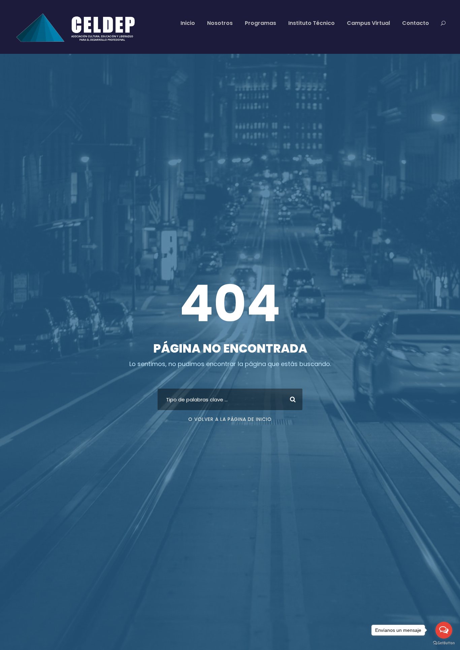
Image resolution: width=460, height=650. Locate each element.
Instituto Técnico (311, 23)
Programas (260, 23)
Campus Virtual (368, 23)
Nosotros (220, 23)
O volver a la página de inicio (230, 419)
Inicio (187, 23)
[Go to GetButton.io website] (444, 643)
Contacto (415, 23)
